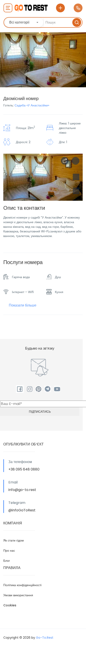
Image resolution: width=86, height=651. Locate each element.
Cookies (9, 605)
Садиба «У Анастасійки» (32, 105)
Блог (6, 560)
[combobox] (24, 22)
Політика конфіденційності (22, 585)
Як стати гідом (13, 540)
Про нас (9, 550)
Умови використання (18, 595)
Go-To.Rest (44, 637)
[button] (76, 191)
